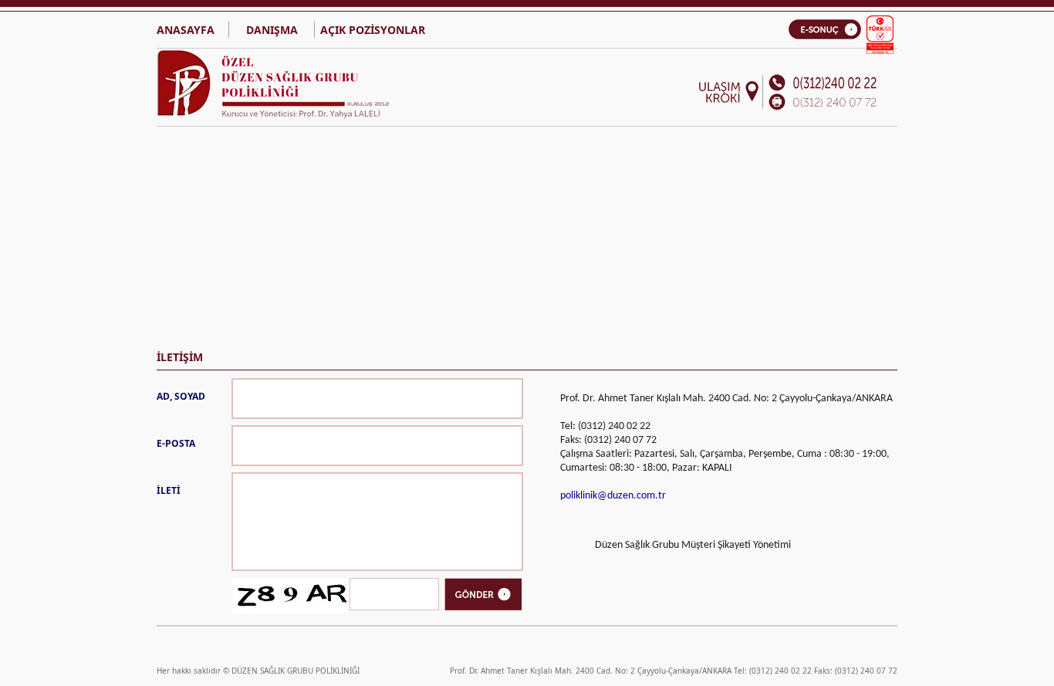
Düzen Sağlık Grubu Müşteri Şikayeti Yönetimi (693, 545)
